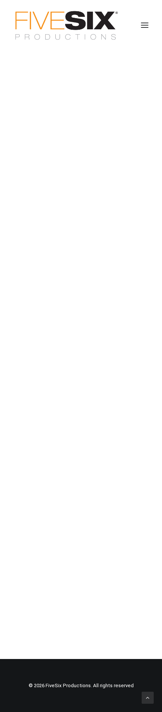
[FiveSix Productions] (66, 25)
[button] (144, 25)
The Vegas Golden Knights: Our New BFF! (73, 101)
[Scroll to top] (148, 697)
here (56, 523)
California (39, 589)
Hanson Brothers (77, 209)
